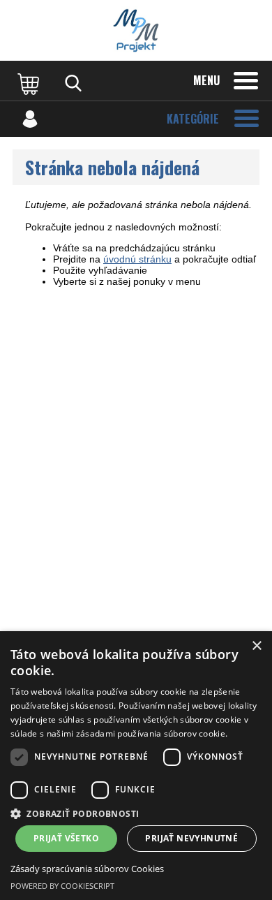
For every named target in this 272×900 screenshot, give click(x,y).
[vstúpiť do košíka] (30, 83)
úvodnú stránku (137, 259)
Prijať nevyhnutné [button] (191, 838)
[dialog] (136, 765)
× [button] (256, 646)
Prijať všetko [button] (66, 838)
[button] (136, 813)
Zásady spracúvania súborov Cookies (87, 868)
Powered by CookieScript (62, 885)
